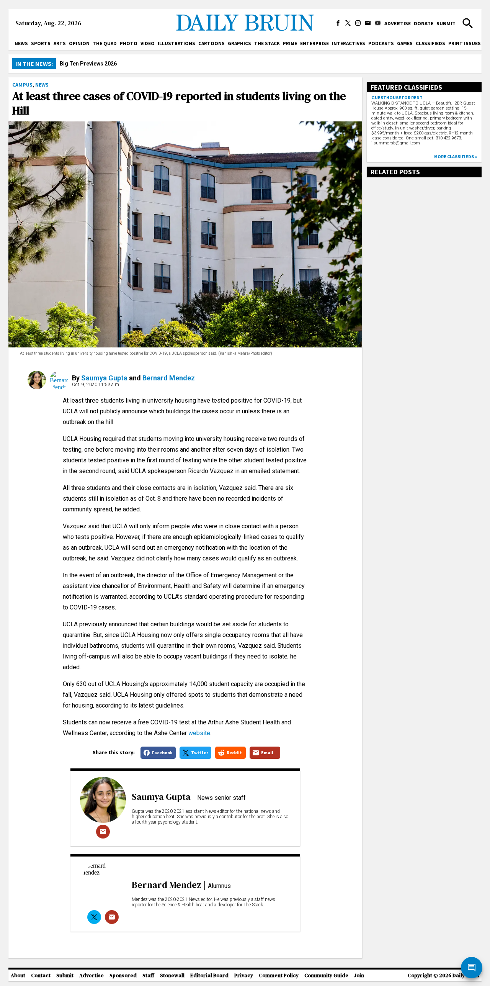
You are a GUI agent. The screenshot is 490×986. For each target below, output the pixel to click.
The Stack (267, 43)
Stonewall (172, 975)
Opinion (79, 43)
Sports (41, 43)
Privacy (243, 975)
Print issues (464, 43)
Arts (60, 43)
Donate (423, 23)
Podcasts (381, 43)
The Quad (105, 43)
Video (147, 43)
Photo (128, 43)
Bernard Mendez (168, 378)
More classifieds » (455, 156)
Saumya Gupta (104, 378)
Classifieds (430, 43)
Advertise (397, 23)
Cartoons (211, 43)
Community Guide (326, 975)
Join (359, 975)
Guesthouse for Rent (397, 97)
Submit (446, 23)
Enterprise (314, 43)
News (21, 43)
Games (405, 43)
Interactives (348, 43)
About (18, 975)
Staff (148, 975)
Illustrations (176, 43)
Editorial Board (209, 975)
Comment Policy (279, 975)
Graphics (239, 43)
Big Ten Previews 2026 (88, 64)
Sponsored (123, 975)
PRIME (290, 43)
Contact (41, 975)
